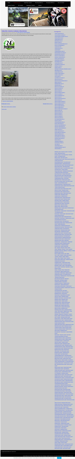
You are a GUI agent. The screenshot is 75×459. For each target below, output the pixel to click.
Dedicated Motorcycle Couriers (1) (60, 52)
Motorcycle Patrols (58, 308)
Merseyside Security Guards (59, 395)
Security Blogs (57, 218)
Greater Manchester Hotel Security (60, 414)
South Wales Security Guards (61, 364)
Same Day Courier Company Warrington (14, 30)
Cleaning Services (67, 238)
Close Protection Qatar (58, 290)
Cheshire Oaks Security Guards (60, 370)
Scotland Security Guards (59, 185)
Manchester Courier (64, 194)
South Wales (68, 266)
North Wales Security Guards (59, 396)
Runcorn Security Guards (59, 367)
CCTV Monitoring (58, 373)
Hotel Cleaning (66, 433)
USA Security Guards (67, 232)
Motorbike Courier (58, 151)
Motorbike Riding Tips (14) (59, 83)
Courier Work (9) (57, 49)
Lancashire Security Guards (59, 433)
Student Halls (70, 241)
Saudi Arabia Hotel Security (64, 420)
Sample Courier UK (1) (58, 129)
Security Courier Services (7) (59, 130)
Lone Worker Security (64, 353)
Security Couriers (64, 442)
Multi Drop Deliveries (70, 415)
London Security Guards (67, 358)
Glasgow (56, 269)
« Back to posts (4, 109)
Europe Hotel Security (61, 361)
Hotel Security (57, 280)
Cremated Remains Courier (59, 178)
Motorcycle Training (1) (58, 114)
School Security (57, 294)
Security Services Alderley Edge (60, 259)
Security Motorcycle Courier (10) (60, 132)
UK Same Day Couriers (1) (59, 142)
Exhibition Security (58, 426)
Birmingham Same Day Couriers (60, 346)
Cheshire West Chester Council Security (61, 172)
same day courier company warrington (9, 106)
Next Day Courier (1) (58, 120)
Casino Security (57, 272)
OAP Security (66, 178)
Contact (40, 5)
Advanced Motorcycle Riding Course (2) (61, 36)
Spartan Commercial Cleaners (60, 187)
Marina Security (57, 420)
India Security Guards (70, 275)
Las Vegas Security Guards (69, 377)
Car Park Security (66, 340)
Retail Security (66, 349)
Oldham (73, 250)
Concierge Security (58, 306)
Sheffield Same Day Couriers (59, 377)
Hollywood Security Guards (59, 175)
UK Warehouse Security (59, 212)
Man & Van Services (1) (58, 79)
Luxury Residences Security (59, 424)
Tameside (60, 256)
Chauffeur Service (69, 408)
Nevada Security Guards (69, 321)
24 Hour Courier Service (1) (59, 33)
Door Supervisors (57, 210)
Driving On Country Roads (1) (60, 55)
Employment (66, 240)
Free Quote (68, 334)
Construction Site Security (59, 362)
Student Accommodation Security (60, 408)
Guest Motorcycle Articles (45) (60, 64)
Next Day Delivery (39, 2)
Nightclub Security (58, 225)
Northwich (70, 250)
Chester (56, 249)
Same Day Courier (28, 2)
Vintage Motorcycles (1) (58, 145)
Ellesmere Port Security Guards (60, 321)
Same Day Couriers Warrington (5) (60, 127)
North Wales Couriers (58, 200)
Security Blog (64, 281)
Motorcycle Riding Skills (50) (59, 105)
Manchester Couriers (68, 345)
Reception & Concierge (58, 352)
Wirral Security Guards (67, 405)
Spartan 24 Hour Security (59, 201)
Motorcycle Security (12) (59, 111)
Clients (56, 361)
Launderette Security (58, 262)
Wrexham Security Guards (59, 405)
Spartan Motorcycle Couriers (59, 203)
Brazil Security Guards (70, 399)
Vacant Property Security (59, 243)
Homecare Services (66, 191)
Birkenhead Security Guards (67, 404)
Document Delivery (50, 2)
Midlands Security (66, 311)
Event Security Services (58, 221)
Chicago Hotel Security (58, 170)
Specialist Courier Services (59, 392)
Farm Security (67, 203)
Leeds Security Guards (69, 370)
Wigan (63, 269)
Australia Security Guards (65, 423)
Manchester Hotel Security (65, 225)
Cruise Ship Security (64, 426)
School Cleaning (68, 390)
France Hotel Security (58, 173)
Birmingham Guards (66, 343)
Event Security (57, 213)
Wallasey (67, 256)
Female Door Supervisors (59, 235)
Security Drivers (57, 275)
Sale (65, 253)
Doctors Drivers (64, 293)
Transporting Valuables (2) (59, 141)
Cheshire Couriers (57, 194)
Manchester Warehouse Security (66, 384)
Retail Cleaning (63, 427)
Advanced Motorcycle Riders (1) (60, 34)
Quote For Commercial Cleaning (60, 328)
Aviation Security (63, 210)
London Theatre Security (59, 446)
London (71, 266)
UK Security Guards (69, 436)
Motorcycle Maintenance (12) (59, 95)
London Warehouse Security (59, 215)
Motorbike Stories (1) (58, 85)
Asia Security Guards (67, 297)
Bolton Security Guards (58, 358)
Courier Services (17, 2)
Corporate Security (67, 362)
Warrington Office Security (65, 402)
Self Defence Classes (67, 424)
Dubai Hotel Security (67, 216)
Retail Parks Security (58, 432)
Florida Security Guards (69, 287)
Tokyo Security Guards (68, 374)
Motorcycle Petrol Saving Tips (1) (60, 98)
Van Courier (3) (57, 144)
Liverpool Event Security (67, 411)
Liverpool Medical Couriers (67, 445)
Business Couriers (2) (58, 42)
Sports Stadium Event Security (65, 418)
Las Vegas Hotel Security (69, 361)
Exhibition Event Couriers (59, 176)
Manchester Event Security (59, 386)
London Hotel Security (69, 380)
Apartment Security (64, 241)
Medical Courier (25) (58, 82)
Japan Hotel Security (69, 414)
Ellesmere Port (67, 269)
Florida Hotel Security (66, 184)
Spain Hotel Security (68, 355)
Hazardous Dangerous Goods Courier (61, 387)
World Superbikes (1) (58, 148)
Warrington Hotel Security (66, 237)
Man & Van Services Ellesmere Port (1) (61, 80)
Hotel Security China (69, 346)
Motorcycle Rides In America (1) (60, 101)
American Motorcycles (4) (59, 37)
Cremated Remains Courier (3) (60, 51)
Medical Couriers (57, 157)
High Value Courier (64, 157)
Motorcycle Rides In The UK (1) (60, 102)
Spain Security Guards (70, 210)
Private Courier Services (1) (59, 123)
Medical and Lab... (48, 103)
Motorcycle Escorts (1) (58, 89)
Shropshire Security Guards (59, 398)
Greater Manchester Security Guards (60, 399)
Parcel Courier (61, 2)
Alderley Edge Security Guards (60, 324)
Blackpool (62, 247)
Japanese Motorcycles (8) (59, 71)
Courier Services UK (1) (59, 48)
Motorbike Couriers (58, 207)
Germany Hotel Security (66, 173)
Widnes (59, 315)
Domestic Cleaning (58, 268)
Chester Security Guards (67, 367)
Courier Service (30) (58, 46)
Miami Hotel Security (61, 153)
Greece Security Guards (67, 446)
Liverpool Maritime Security (62, 182)
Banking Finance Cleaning (66, 430)
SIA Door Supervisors (58, 237)
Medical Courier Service (65, 305)
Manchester (59, 249)
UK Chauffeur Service (67, 274)
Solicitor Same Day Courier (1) (60, 135)
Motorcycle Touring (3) (58, 113)
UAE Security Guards (68, 234)
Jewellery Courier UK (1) (59, 74)
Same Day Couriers (64, 151)
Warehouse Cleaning (67, 435)
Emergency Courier (30, 5)
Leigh (67, 249)
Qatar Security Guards (66, 389)
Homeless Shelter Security (59, 439)
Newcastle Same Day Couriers (60, 380)
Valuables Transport (65, 200)
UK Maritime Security (61, 156)
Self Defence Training (63, 280)
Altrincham (58, 247)
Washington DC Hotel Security (68, 170)
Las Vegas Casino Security (68, 356)
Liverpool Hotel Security (68, 439)
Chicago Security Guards (59, 188)
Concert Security (57, 421)
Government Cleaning (67, 176)
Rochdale (59, 253)
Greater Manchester (68, 265)
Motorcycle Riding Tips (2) (59, 107)
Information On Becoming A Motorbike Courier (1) (63, 68)
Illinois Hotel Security (67, 175)
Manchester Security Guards (59, 234)
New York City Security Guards (60, 181)
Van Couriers (65, 290)
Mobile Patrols (62, 272)
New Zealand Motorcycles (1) (59, 119)
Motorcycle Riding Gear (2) (59, 104)
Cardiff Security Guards (58, 263)
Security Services (66, 201)
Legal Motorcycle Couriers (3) (59, 77)
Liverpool (58, 266)
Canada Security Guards (66, 262)
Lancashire (70, 249)
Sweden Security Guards (59, 445)
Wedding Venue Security (59, 404)
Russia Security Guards (58, 448)
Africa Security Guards (66, 448)
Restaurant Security (65, 432)
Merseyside (61, 250)
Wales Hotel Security (66, 166)
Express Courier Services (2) (59, 58)
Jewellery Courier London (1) (59, 73)
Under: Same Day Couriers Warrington (23, 32)
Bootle (69, 247)
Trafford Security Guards (69, 324)
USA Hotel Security (66, 235)
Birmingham (57, 265)
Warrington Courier (65, 190)
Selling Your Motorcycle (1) (59, 133)
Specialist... (6, 103)
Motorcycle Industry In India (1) (60, 92)
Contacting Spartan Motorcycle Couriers (61, 336)
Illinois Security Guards (67, 188)
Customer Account (65, 342)
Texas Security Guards (66, 263)
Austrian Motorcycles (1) (59, 39)
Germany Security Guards (68, 395)
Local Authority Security (59, 340)
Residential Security (58, 293)
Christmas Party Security (59, 228)
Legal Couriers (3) (58, 76)
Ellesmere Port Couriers (58, 343)
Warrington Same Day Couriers (60, 337)
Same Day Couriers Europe (68, 386)
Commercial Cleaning (64, 244)
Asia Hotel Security (58, 169)
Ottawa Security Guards (69, 159)
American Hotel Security (65, 284)
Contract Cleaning (64, 169)
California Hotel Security (59, 184)
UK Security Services (67, 398)
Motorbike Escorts (64, 308)
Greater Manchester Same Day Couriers (61, 383)
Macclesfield (57, 250)
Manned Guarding (65, 359)
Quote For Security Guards (66, 327)
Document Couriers (58, 371)
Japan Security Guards (69, 213)
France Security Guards (67, 392)
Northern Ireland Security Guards (68, 185)
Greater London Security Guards (60, 436)
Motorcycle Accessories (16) (59, 86)
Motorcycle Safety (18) (58, 110)
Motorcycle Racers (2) (58, 99)
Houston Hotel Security (66, 197)
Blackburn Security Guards (59, 349)
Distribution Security (63, 429)
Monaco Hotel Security (58, 166)
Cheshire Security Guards (59, 232)
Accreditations (70, 359)
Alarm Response (57, 384)
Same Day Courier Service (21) (60, 126)
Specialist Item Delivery (58, 163)
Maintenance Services (67, 325)
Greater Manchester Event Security (60, 219)
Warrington (56, 314)
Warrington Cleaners (64, 373)
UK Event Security (68, 396)
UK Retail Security (70, 207)
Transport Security (58, 427)
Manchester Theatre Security (59, 277)
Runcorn (62, 253)
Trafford (63, 256)
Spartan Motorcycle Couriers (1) (60, 136)
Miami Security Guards (66, 179)
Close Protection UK (58, 291)
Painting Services (68, 328)
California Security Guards (69, 218)
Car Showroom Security (58, 411)
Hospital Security (57, 241)
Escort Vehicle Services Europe (60, 390)
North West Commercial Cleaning (66, 315)
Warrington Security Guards (59, 216)
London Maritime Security (59, 209)
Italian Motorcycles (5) (58, 70)
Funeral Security (57, 284)
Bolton (66, 247)
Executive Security (64, 421)
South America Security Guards (60, 222)
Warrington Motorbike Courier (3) (60, 147)
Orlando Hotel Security (58, 197)
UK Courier (20, 5)
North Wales (63, 266)
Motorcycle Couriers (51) (59, 88)
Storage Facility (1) (58, 139)
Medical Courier (11, 5)
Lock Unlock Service (64, 154)
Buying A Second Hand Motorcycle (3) (61, 43)
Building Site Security (58, 430)
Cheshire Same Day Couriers (59, 374)
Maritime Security (68, 272)
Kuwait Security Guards (58, 191)
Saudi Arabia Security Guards (68, 417)
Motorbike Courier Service (59, 297)
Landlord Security (57, 244)
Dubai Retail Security (58, 179)
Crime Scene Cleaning (69, 393)
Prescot (56, 253)
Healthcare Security (58, 359)
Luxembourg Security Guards (59, 159)
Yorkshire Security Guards (59, 435)
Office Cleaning (60, 311)
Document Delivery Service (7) (60, 54)
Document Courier (58, 154)
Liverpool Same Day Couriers (59, 345)
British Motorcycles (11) (58, 40)
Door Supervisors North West (59, 278)
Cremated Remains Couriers (66, 371)
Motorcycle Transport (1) (59, 116)
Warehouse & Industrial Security (60, 393)
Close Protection (57, 271)
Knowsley (63, 249)
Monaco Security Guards (68, 318)
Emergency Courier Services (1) (60, 57)
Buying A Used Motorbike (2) (59, 45)
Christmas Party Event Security (60, 260)
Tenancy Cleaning (58, 442)
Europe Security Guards (58, 389)
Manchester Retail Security (59, 356)
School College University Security (60, 415)
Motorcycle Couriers (58, 190)
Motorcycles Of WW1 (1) (59, 117)
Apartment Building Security (59, 355)
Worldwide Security (66, 243)
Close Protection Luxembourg (59, 287)
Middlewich (66, 250)
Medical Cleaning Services (65, 271)
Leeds (56, 266)
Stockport (56, 256)
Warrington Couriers (65, 296)
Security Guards (64, 207)
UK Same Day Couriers (65, 312)
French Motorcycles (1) (58, 61)
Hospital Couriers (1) (58, 67)
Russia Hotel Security (66, 163)
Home (9, 2)
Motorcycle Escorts (65, 291)
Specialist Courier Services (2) (59, 138)
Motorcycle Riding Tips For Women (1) (61, 108)
